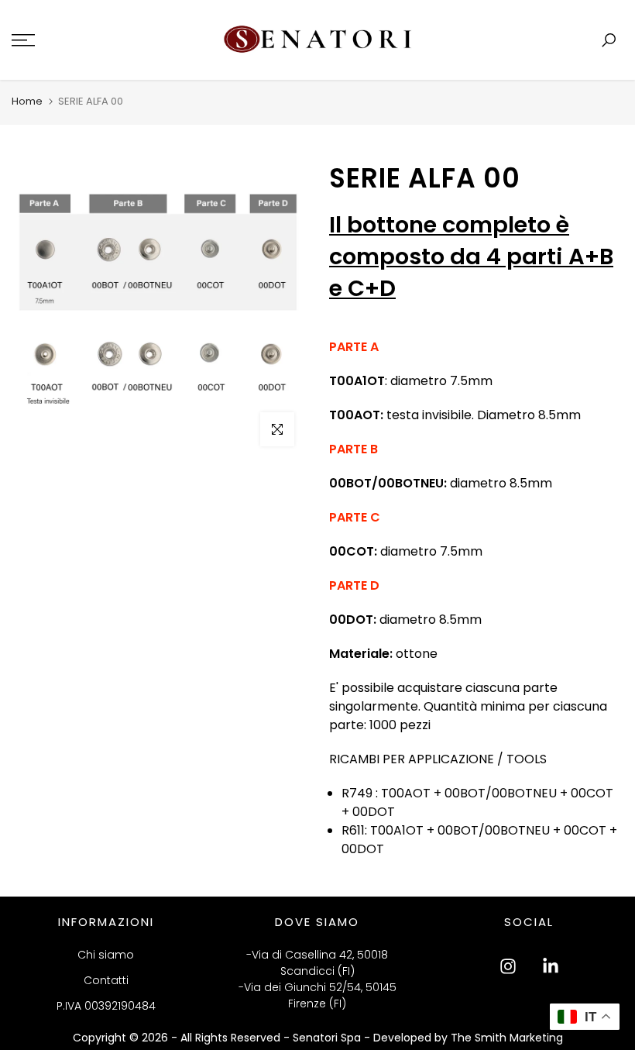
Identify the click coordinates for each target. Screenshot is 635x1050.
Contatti (106, 980)
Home (27, 101)
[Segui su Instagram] (508, 966)
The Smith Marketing (507, 1037)
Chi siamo (105, 954)
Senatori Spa (328, 1037)
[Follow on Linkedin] (550, 966)
